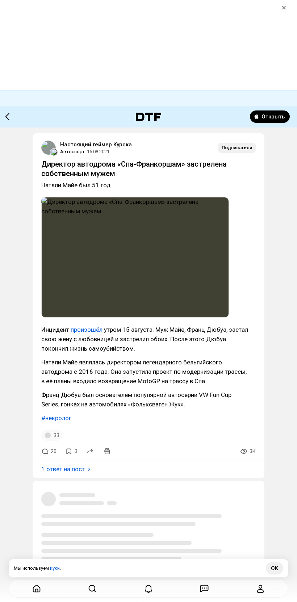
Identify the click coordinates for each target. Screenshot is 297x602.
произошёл (87, 329)
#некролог (56, 418)
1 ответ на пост (63, 469)
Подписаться (237, 147)
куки (55, 568)
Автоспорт (72, 151)
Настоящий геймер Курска (96, 144)
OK (274, 568)
